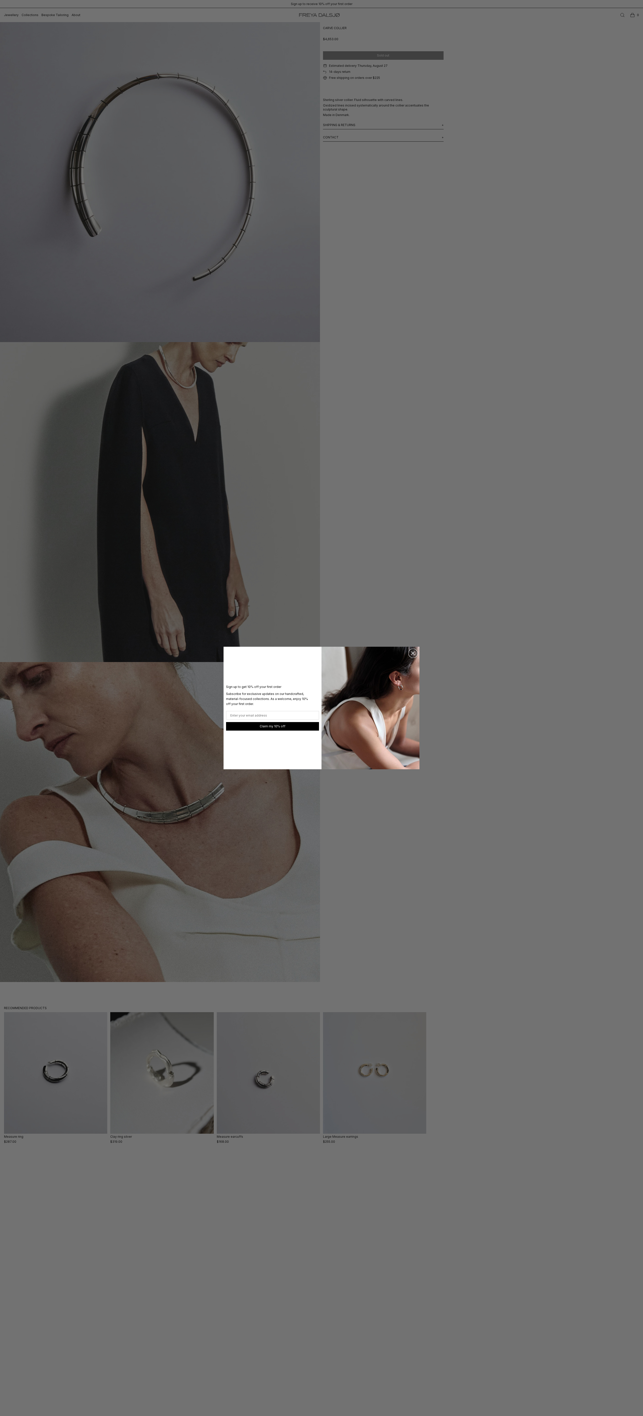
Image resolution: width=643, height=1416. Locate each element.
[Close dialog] (413, 653)
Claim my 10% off (272, 726)
